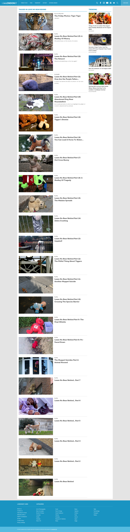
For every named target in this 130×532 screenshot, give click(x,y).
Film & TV (38, 521)
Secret (76, 517)
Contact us (19, 510)
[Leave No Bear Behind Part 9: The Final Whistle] (36, 325)
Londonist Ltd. (54, 529)
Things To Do (24, 2)
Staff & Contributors (22, 516)
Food (56, 509)
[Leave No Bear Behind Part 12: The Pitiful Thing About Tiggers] (36, 264)
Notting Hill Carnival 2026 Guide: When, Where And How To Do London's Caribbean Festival (98, 88)
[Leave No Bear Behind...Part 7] (36, 386)
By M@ (56, 33)
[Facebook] (100, 2)
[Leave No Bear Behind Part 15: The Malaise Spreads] (36, 204)
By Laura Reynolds (58, 13)
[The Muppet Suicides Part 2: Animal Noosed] (36, 365)
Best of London (40, 511)
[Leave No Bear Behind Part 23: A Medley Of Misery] (36, 42)
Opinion (76, 511)
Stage (76, 521)
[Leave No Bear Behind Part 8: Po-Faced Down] (36, 345)
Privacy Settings (21, 522)
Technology (96, 511)
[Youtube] (107, 2)
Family (37, 517)
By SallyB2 (56, 74)
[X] (97, 2)
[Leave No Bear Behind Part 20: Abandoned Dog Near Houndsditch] (36, 102)
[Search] (117, 2)
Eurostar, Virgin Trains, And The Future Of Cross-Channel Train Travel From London (100, 48)
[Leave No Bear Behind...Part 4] (36, 446)
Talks (95, 509)
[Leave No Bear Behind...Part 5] (36, 426)
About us (19, 508)
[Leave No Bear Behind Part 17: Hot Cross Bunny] (36, 163)
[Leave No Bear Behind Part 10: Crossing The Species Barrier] (36, 305)
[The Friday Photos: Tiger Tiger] (36, 21)
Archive (19, 518)
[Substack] (110, 2)
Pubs (31, 2)
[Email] (113, 2)
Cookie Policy (20, 520)
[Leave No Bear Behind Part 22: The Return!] (36, 62)
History (45, 2)
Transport (37, 2)
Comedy (38, 515)
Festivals (38, 519)
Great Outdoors (59, 513)
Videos (95, 515)
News (76, 509)
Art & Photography (40, 509)
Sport (76, 519)
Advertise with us (21, 514)
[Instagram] (103, 2)
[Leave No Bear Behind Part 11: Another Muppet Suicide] (36, 284)
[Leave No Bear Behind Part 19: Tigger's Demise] (36, 123)
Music (56, 521)
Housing (57, 517)
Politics (76, 513)
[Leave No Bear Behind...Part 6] (36, 406)
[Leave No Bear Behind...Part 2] (36, 467)
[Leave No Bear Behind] (36, 487)
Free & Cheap (58, 511)
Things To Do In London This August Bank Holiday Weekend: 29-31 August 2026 (100, 27)
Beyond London (53, 2)
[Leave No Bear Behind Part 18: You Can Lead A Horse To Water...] (36, 143)
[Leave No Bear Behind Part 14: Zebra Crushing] (36, 224)
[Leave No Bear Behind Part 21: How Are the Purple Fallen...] (36, 82)
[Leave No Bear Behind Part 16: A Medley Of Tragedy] (36, 183)
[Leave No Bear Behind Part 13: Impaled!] (36, 244)
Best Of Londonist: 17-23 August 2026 (100, 68)
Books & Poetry (40, 513)
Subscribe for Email (22, 512)
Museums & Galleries (60, 519)
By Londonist (91, 70)
